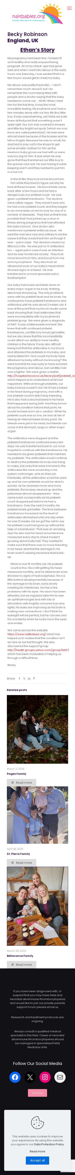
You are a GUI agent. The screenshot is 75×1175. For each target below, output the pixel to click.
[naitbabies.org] (37, 13)
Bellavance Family (20, 956)
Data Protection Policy (49, 1144)
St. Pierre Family (18, 854)
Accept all (37, 1160)
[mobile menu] (69, 8)
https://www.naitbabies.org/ (27, 634)
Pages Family (16, 774)
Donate (37, 1093)
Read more (37, 1151)
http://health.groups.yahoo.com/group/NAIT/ (38, 650)
